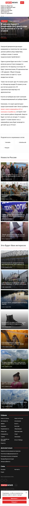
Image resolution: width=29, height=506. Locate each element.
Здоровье (3, 426)
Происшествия (18, 431)
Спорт (16, 434)
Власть (16, 423)
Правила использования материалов (10, 451)
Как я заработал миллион (5, 440)
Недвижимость (5, 428)
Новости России (19, 418)
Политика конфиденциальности (9, 453)
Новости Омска (5, 418)
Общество (3, 431)
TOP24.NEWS (4, 37)
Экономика (17, 436)
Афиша (3, 423)
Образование (18, 428)
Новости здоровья (6, 13)
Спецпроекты (4, 434)
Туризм (3, 436)
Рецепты (3, 443)
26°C (22, 2)
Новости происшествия (8, 7)
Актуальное (18, 421)
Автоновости (5, 11)
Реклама (3, 469)
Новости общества (7, 6)
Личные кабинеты (5, 461)
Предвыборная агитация (7, 459)
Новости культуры (6, 10)
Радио (2, 472)
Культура (17, 426)
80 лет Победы (19, 440)
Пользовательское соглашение (9, 456)
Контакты (17, 469)
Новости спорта (6, 9)
